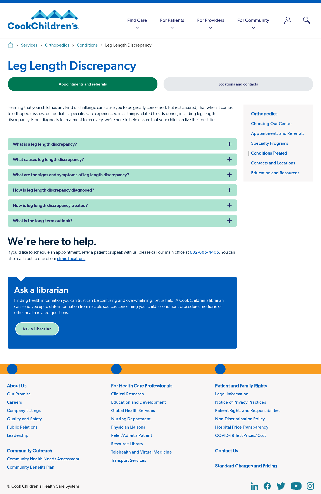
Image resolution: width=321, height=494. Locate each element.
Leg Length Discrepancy (72, 65)
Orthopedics (264, 113)
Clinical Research (127, 393)
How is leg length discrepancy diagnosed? (53, 190)
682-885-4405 (204, 252)
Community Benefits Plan (31, 467)
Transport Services (128, 460)
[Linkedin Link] (254, 486)
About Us (16, 385)
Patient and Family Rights (241, 385)
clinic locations (71, 258)
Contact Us (226, 450)
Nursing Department (131, 418)
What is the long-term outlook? (42, 220)
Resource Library (127, 443)
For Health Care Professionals (141, 385)
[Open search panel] (306, 20)
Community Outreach (29, 450)
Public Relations (22, 427)
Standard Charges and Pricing (246, 465)
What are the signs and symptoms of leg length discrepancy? (71, 174)
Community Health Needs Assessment (43, 458)
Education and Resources (275, 172)
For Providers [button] (210, 20)
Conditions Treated (269, 153)
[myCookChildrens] (288, 20)
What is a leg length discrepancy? (45, 144)
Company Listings (24, 410)
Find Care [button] (137, 20)
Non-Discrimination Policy (240, 418)
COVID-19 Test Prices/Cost (240, 435)
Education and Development (138, 402)
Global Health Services (133, 410)
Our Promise (19, 393)
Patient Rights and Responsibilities (247, 410)
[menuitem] (137, 20)
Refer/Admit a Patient (131, 435)
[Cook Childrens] (41, 20)
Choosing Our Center (271, 123)
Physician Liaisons (128, 427)
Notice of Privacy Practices (240, 402)
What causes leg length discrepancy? (48, 159)
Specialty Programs (269, 143)
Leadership (17, 435)
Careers (14, 402)
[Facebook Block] (267, 486)
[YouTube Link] (296, 486)
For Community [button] (253, 20)
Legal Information (231, 393)
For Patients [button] (172, 20)
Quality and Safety (24, 418)
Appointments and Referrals (277, 133)
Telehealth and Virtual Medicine (141, 452)
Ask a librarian (37, 328)
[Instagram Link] (310, 486)
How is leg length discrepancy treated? (50, 205)
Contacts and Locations (273, 163)
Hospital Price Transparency (241, 427)
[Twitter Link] (281, 486)
